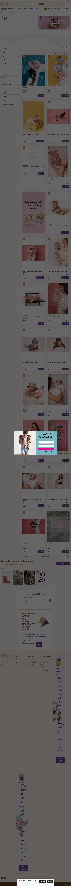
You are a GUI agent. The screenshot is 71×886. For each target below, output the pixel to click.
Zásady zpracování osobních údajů (46, 454)
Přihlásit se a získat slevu (46, 449)
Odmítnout (42, 881)
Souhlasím (50, 881)
